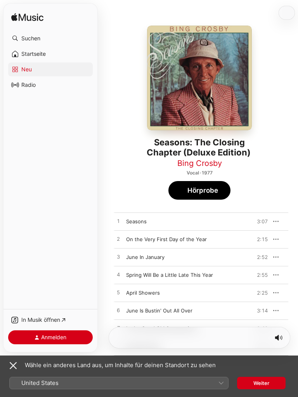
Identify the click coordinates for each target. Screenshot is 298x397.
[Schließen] (13, 365)
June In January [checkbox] (145, 257)
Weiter (261, 383)
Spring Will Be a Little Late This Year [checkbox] (169, 275)
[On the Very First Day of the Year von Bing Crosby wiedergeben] (118, 239)
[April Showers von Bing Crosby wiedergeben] (118, 292)
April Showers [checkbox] (143, 293)
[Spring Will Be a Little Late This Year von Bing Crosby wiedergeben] (118, 274)
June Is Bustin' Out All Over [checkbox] (159, 310)
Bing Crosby (199, 163)
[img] (27, 17)
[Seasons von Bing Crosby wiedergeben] (118, 221)
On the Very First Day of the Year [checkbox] (166, 239)
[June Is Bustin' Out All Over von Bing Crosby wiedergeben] (118, 310)
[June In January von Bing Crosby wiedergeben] (118, 257)
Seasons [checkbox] (136, 221)
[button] (50, 38)
